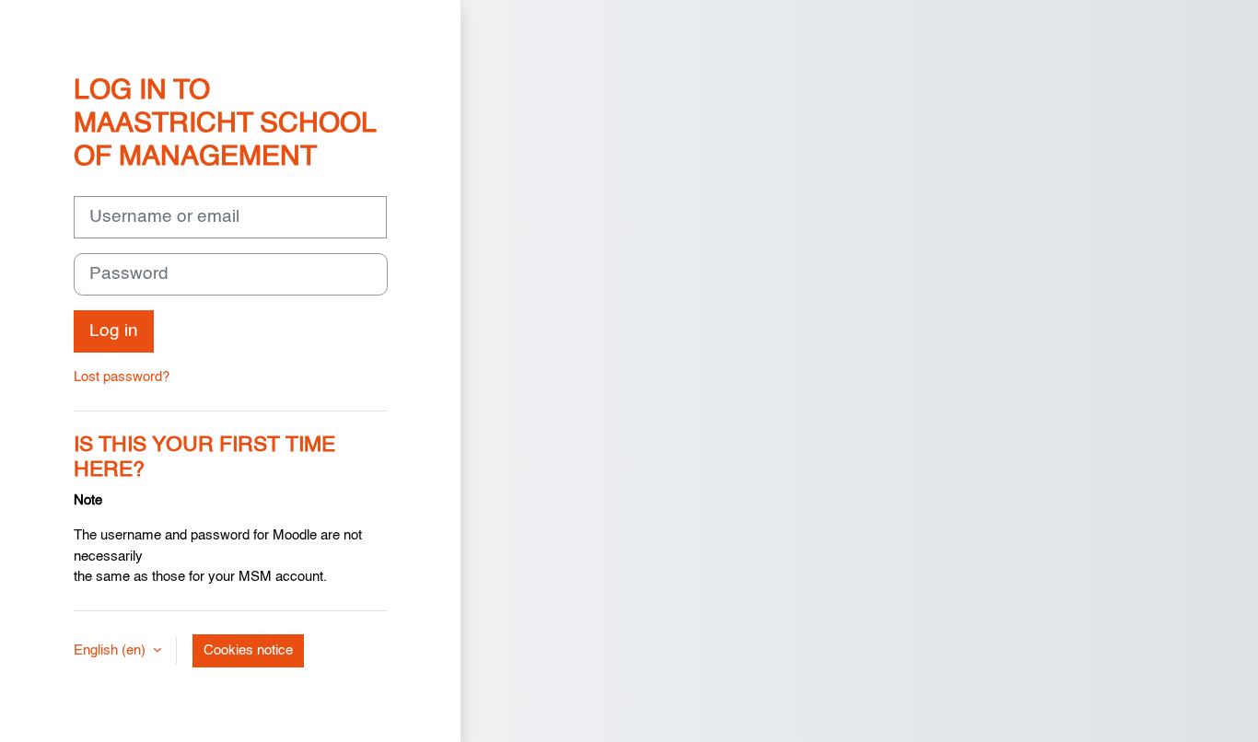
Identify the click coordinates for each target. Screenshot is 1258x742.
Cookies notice (248, 650)
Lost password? (121, 377)
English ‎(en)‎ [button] (111, 650)
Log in (113, 331)
